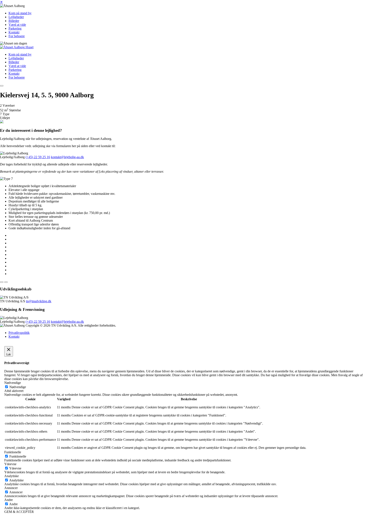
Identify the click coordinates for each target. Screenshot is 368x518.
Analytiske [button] (11, 476)
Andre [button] (8, 500)
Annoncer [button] (11, 488)
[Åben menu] (1, 85)
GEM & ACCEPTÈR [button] (19, 512)
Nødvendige (17, 387)
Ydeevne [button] (10, 464)
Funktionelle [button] (12, 452)
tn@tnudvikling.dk (38, 301)
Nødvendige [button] (12, 383)
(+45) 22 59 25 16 (38, 157)
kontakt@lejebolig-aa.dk (67, 157)
